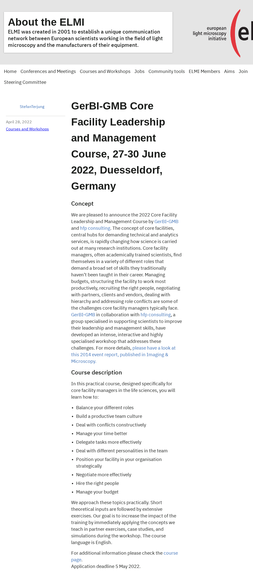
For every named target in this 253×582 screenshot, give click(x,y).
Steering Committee (25, 82)
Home (10, 71)
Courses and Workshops (105, 71)
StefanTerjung (32, 107)
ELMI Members (204, 71)
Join (243, 71)
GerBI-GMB (166, 221)
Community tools (166, 71)
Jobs (139, 71)
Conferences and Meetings (48, 71)
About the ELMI (46, 22)
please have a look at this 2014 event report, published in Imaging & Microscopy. (123, 355)
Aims (229, 71)
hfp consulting (95, 228)
